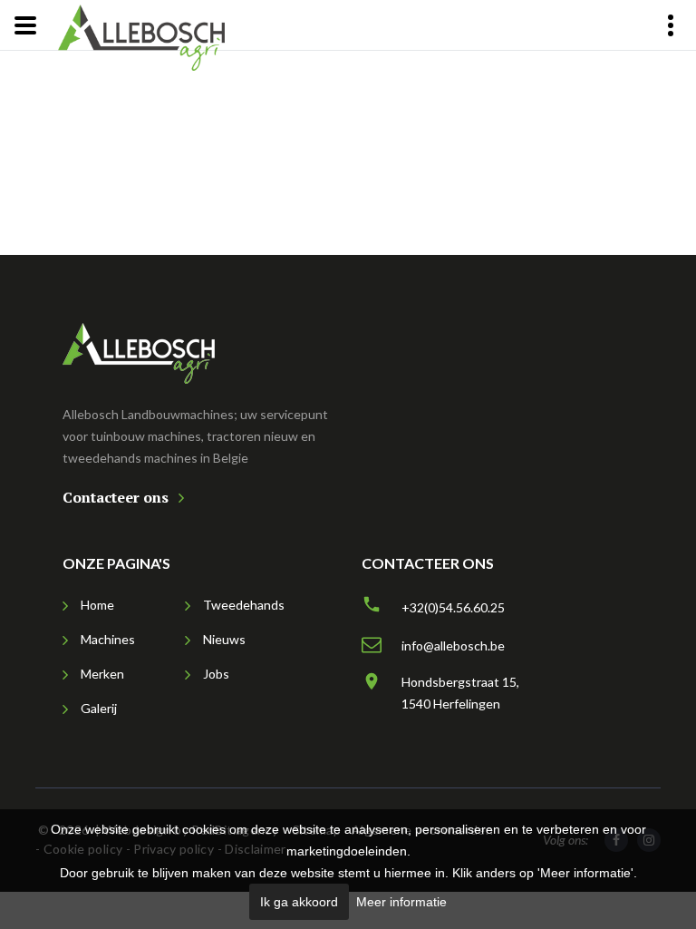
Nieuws (224, 639)
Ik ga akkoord (299, 902)
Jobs (216, 673)
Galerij (99, 708)
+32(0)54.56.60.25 (453, 607)
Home (97, 604)
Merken (102, 673)
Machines (108, 639)
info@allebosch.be (453, 645)
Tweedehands (244, 604)
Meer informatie (401, 902)
